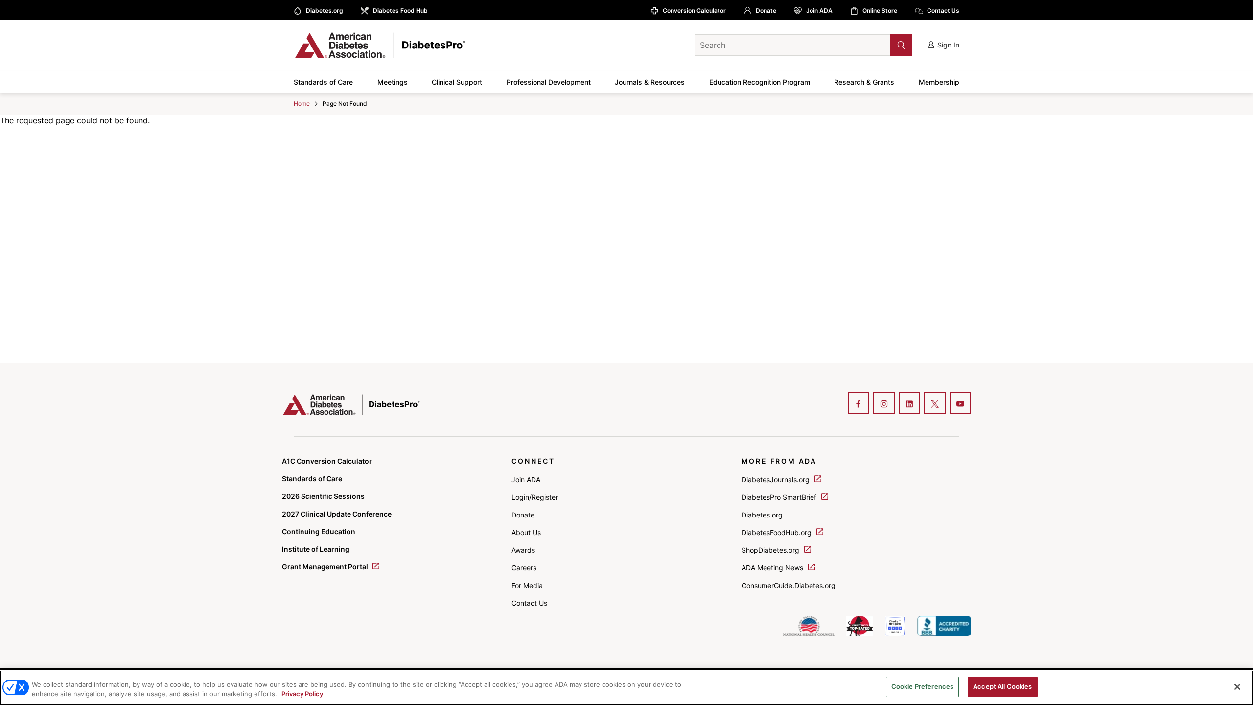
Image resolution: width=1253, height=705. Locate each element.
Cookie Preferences (922, 686)
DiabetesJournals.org (777, 479)
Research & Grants (864, 82)
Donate (766, 10)
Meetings (392, 82)
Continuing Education (318, 531)
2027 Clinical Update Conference (337, 514)
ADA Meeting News (773, 568)
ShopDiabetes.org (771, 550)
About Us (526, 532)
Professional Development (549, 82)
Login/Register (534, 497)
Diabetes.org (324, 10)
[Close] (1237, 687)
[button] (881, 44)
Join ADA (819, 10)
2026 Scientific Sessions (323, 496)
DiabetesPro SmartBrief (780, 497)
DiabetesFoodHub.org (777, 532)
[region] (626, 687)
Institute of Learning (315, 549)
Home (302, 103)
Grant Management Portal (326, 567)
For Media (527, 585)
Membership (939, 82)
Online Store (879, 10)
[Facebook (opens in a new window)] (858, 404)
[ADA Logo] (372, 45)
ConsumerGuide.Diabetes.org (788, 585)
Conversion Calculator (694, 10)
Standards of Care (323, 82)
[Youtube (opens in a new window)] (960, 404)
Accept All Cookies (1002, 686)
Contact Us (943, 10)
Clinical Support (457, 82)
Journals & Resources (650, 82)
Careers (523, 568)
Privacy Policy (302, 694)
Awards (523, 550)
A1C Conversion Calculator (327, 461)
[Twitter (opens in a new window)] (935, 404)
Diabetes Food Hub (400, 10)
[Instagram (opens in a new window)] (884, 404)
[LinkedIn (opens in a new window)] (909, 404)
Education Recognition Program (759, 82)
